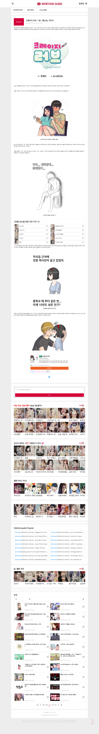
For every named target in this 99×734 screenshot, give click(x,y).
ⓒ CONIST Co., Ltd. (49, 712)
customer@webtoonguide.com (44, 721)
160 (46, 705)
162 (52, 705)
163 (55, 705)
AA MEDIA (45, 358)
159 (44, 705)
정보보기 (49, 368)
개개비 (40, 358)
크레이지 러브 (44, 356)
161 (49, 705)
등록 (49, 395)
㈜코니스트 (24, 720)
